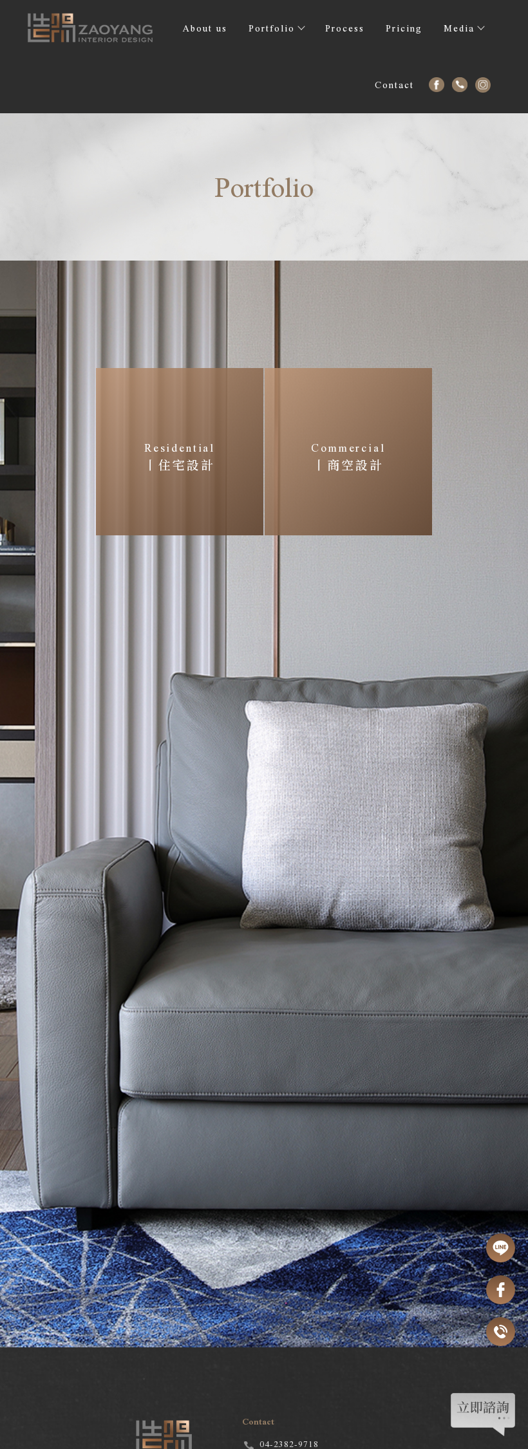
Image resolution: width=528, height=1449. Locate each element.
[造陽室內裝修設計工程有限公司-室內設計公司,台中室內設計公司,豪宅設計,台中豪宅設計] (90, 32)
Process (344, 28)
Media (459, 28)
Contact (394, 85)
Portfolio (272, 28)
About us (205, 28)
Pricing (404, 28)
